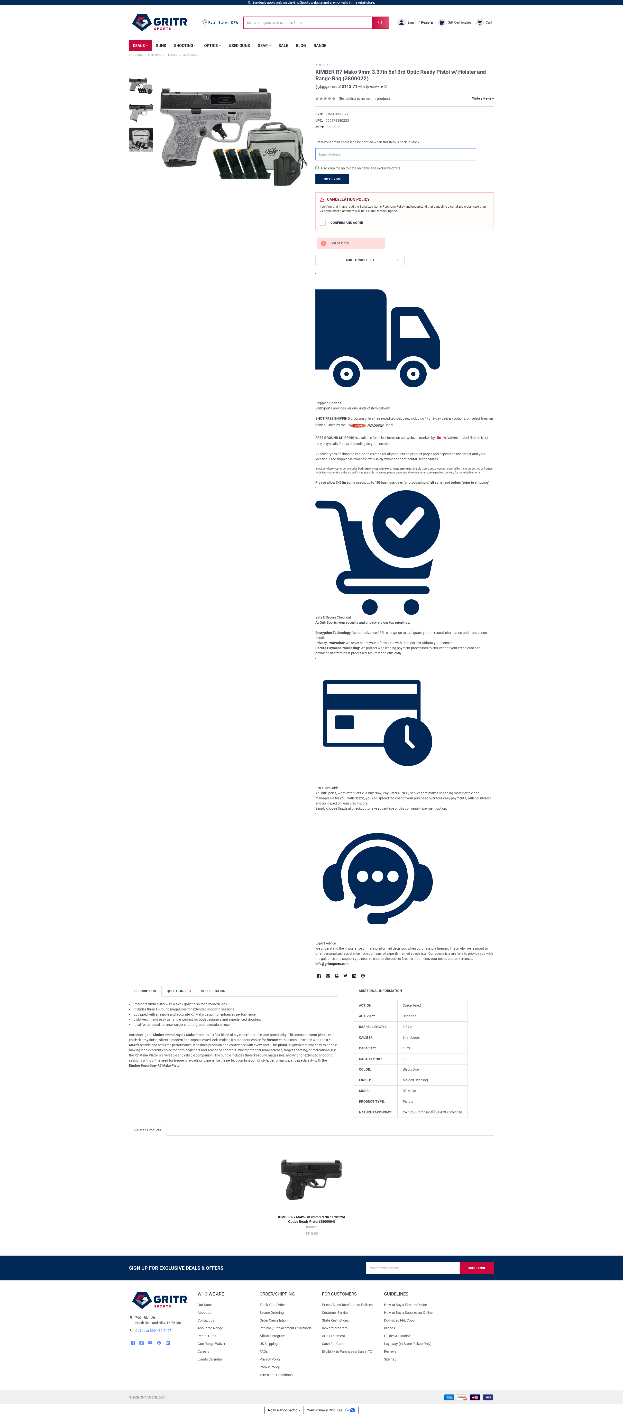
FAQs (264, 1351)
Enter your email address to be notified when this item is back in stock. (367, 142)
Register (427, 22)
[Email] (328, 976)
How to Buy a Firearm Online (405, 1305)
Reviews (390, 1351)
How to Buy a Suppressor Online (408, 1312)
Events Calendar (210, 1359)
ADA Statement (333, 1336)
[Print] (336, 976)
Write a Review (483, 98)
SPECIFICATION (213, 991)
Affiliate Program (272, 1336)
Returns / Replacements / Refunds (286, 1328)
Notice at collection (284, 1410)
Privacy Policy (287, 1359)
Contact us (206, 1320)
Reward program (335, 1328)
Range (320, 45)
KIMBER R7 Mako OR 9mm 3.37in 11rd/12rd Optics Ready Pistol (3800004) (311, 1219)
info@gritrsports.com (331, 964)
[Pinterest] (363, 976)
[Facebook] (319, 976)
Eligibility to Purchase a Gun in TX (347, 1351)
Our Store (205, 1305)
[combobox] (316, 23)
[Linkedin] (354, 976)
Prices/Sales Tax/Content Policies (347, 1305)
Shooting (183, 45)
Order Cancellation (274, 1320)
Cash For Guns (333, 1344)
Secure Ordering (272, 1312)
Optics (211, 45)
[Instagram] (141, 1343)
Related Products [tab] (147, 1130)
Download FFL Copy (399, 1320)
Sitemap (390, 1359)
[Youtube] (150, 1343)
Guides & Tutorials (397, 1336)
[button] (351, 86)
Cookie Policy (287, 1367)
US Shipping (269, 1344)
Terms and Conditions (287, 1375)
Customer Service (335, 1312)
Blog (301, 45)
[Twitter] (345, 976)
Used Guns (239, 45)
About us (204, 1312)
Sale (283, 45)
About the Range (210, 1328)
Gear (263, 45)
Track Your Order (272, 1305)
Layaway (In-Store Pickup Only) (407, 1344)
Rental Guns (207, 1336)
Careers (203, 1351)
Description (145, 991)
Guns (161, 45)
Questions (179, 991)
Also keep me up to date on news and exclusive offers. (361, 168)
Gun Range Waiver (211, 1344)
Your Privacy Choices (324, 1410)
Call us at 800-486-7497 (153, 1331)
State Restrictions (335, 1320)
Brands (389, 1328)
